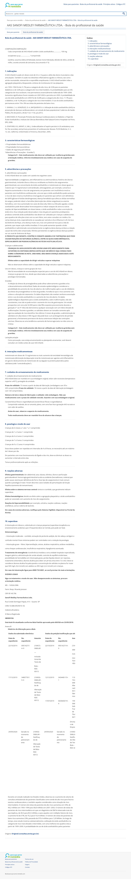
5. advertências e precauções (98, 46)
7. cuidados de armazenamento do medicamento (106, 51)
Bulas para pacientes (71, 4)
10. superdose (93, 59)
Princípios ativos (109, 4)
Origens (27, 864)
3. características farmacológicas (100, 43)
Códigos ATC (120, 4)
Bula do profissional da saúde (33, 32)
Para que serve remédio (15, 20)
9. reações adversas (95, 56)
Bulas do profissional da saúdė (91, 4)
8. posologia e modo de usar (98, 54)
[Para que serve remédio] (14, 5)
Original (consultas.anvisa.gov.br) (107, 65)
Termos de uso (29, 859)
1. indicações (92, 41)
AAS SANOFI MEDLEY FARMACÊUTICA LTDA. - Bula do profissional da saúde (72, 20)
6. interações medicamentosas (99, 48)
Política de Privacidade (31, 862)
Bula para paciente (13, 32)
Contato (27, 867)
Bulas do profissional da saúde (35, 20)
